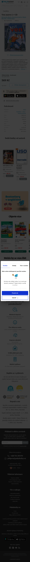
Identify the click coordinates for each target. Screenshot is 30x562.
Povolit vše (15, 293)
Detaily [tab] (14, 265)
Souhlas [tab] (5, 265)
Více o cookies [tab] (24, 265)
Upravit (14, 297)
